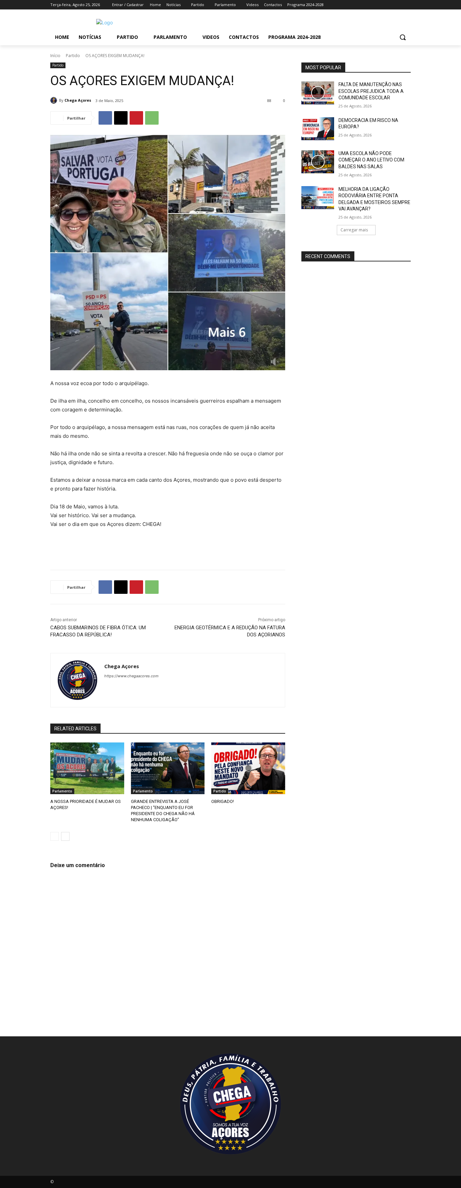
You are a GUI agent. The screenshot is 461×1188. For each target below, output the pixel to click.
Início (55, 55)
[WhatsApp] (152, 118)
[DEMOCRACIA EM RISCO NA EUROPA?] (317, 128)
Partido (73, 55)
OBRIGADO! (222, 801)
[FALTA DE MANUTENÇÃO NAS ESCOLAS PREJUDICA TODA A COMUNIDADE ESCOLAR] (317, 92)
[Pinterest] (136, 118)
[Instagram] (379, 5)
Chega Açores (77, 100)
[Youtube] (407, 5)
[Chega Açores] (54, 100)
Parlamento (62, 791)
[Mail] (388, 5)
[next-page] (65, 836)
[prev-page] (54, 836)
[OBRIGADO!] (248, 768)
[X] (121, 118)
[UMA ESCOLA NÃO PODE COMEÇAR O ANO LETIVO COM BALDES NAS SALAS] (317, 161)
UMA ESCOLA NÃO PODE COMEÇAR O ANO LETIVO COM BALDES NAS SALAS (371, 160)
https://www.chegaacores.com (131, 676)
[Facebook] (369, 5)
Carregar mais (354, 230)
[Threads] (165, 687)
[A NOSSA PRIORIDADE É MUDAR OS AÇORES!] (87, 768)
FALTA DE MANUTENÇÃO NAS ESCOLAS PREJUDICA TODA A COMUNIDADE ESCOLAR (371, 91)
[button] (403, 37)
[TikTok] (397, 5)
